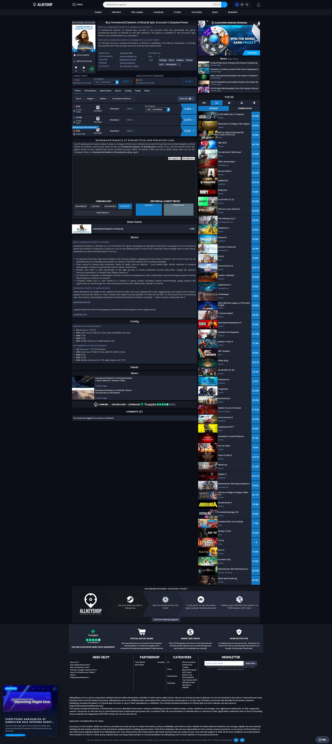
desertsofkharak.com (128, 56)
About (118, 90)
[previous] (74, 50)
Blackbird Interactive (128, 60)
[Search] (224, 5)
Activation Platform (121, 98)
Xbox (169, 669)
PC (159, 53)
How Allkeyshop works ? (80, 665)
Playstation (172, 676)
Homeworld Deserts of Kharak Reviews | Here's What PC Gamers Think (113, 379)
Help (323, 739)
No (242, 740)
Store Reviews (188, 677)
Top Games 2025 (189, 680)
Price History (90, 90)
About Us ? (74, 662)
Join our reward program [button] (166, 619)
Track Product (103, 213)
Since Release (81, 206)
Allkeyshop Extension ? (79, 677)
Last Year (95, 206)
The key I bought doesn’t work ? (83, 670)
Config (128, 90)
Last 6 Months (110, 206)
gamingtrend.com (82, 302)
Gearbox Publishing (127, 63)
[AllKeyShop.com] (42, 5)
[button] (258, 5)
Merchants (139, 665)
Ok (236, 740)
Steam (136, 66)
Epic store (128, 66)
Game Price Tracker (187, 666)
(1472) (171, 404)
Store (78, 98)
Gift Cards (186, 672)
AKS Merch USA (188, 682)
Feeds (138, 90)
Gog (121, 66)
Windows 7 (85, 330)
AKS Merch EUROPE (186, 686)
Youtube (161, 662)
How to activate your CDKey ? (83, 672)
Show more (232, 59)
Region (90, 98)
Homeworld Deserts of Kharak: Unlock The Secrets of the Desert (113, 391)
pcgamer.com (80, 314)
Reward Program (189, 670)
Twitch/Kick (140, 662)
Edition (103, 98)
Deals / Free (187, 675)
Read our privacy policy (223, 740)
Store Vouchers (188, 662)
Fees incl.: (184, 98)
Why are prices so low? (80, 667)
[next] (92, 50)
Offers (78, 90)
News (147, 90)
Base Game (105, 90)
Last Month (124, 206)
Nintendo (171, 683)
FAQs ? (73, 675)
